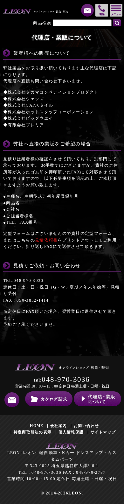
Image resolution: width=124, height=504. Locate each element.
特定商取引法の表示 (33, 432)
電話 (101, 10)
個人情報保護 (71, 432)
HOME (36, 426)
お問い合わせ (86, 426)
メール (87, 10)
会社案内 (58, 426)
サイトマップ (103, 432)
